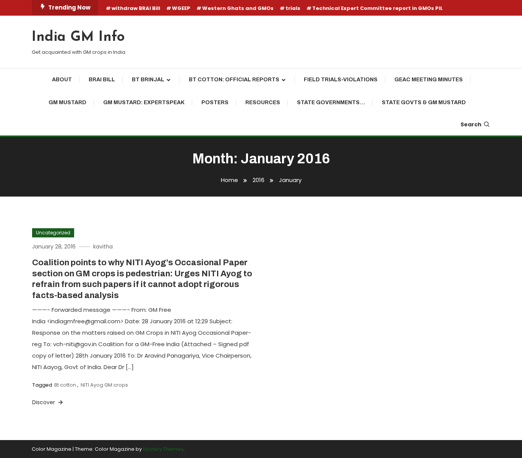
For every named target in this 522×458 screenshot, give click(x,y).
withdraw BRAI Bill (136, 8)
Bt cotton (65, 385)
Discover (44, 402)
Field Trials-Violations (341, 79)
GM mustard (67, 102)
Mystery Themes (163, 449)
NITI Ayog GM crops (104, 385)
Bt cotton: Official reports (234, 79)
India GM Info (78, 37)
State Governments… (331, 102)
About (62, 79)
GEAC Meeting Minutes (428, 79)
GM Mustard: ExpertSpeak (144, 102)
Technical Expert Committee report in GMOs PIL (377, 8)
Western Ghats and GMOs (238, 8)
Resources (262, 102)
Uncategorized (53, 232)
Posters (215, 102)
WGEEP (181, 8)
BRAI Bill (102, 79)
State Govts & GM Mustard (424, 102)
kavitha (103, 246)
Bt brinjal (148, 79)
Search (470, 124)
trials (292, 8)
